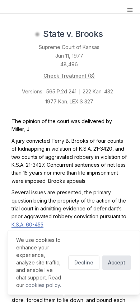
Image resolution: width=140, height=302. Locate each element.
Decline (83, 262)
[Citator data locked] (37, 34)
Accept (116, 262)
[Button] (130, 10)
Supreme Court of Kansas (69, 47)
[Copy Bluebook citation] (110, 34)
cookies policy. (43, 285)
